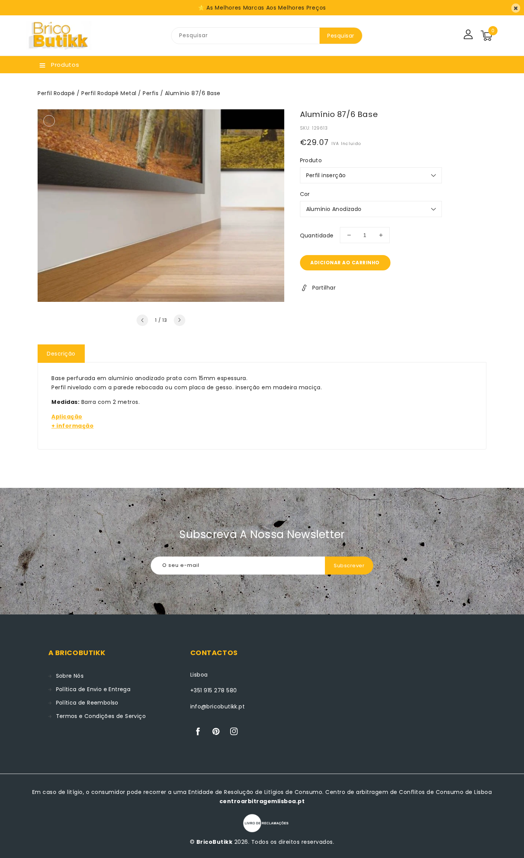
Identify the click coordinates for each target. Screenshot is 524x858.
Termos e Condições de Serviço (101, 716)
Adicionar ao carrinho (345, 262)
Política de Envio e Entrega (93, 689)
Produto (311, 160)
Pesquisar (340, 36)
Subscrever (349, 565)
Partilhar (324, 287)
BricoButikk (214, 842)
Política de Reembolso (87, 702)
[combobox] (245, 36)
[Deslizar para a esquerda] (142, 320)
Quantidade (317, 235)
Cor (305, 194)
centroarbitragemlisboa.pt (262, 801)
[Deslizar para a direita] (179, 320)
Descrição (61, 353)
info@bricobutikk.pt (217, 706)
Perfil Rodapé (56, 93)
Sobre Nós (70, 676)
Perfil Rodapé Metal (109, 93)
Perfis (150, 93)
